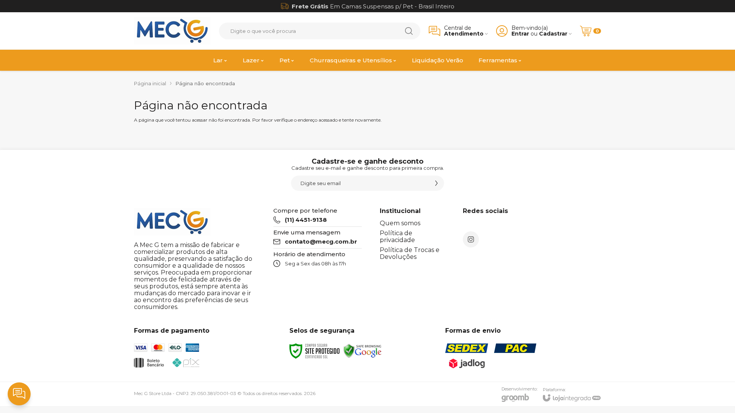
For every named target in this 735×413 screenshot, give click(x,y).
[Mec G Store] (172, 31)
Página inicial (150, 83)
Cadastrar (553, 34)
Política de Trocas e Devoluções (409, 253)
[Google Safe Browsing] (362, 350)
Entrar (520, 34)
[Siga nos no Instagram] (471, 239)
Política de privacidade (397, 236)
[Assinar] (436, 183)
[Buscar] (409, 31)
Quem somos (400, 223)
